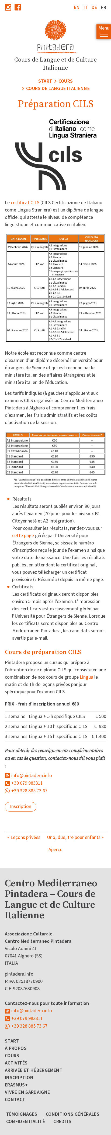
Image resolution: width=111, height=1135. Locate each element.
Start (45, 81)
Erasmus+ (16, 1085)
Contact (15, 1099)
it (86, 7)
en (77, 7)
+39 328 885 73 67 (29, 790)
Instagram (8, 7)
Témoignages (21, 1114)
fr (103, 7)
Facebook (18, 7)
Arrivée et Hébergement (34, 1070)
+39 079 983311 (27, 783)
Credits (62, 1121)
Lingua (86, 677)
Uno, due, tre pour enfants (73, 837)
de (94, 7)
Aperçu (55, 849)
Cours (65, 81)
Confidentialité (25, 1121)
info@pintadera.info (31, 775)
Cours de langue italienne (58, 88)
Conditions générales (72, 1114)
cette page (23, 535)
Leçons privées (25, 837)
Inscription (20, 806)
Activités (16, 1063)
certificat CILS (25, 202)
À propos (16, 1048)
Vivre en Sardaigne (27, 1092)
